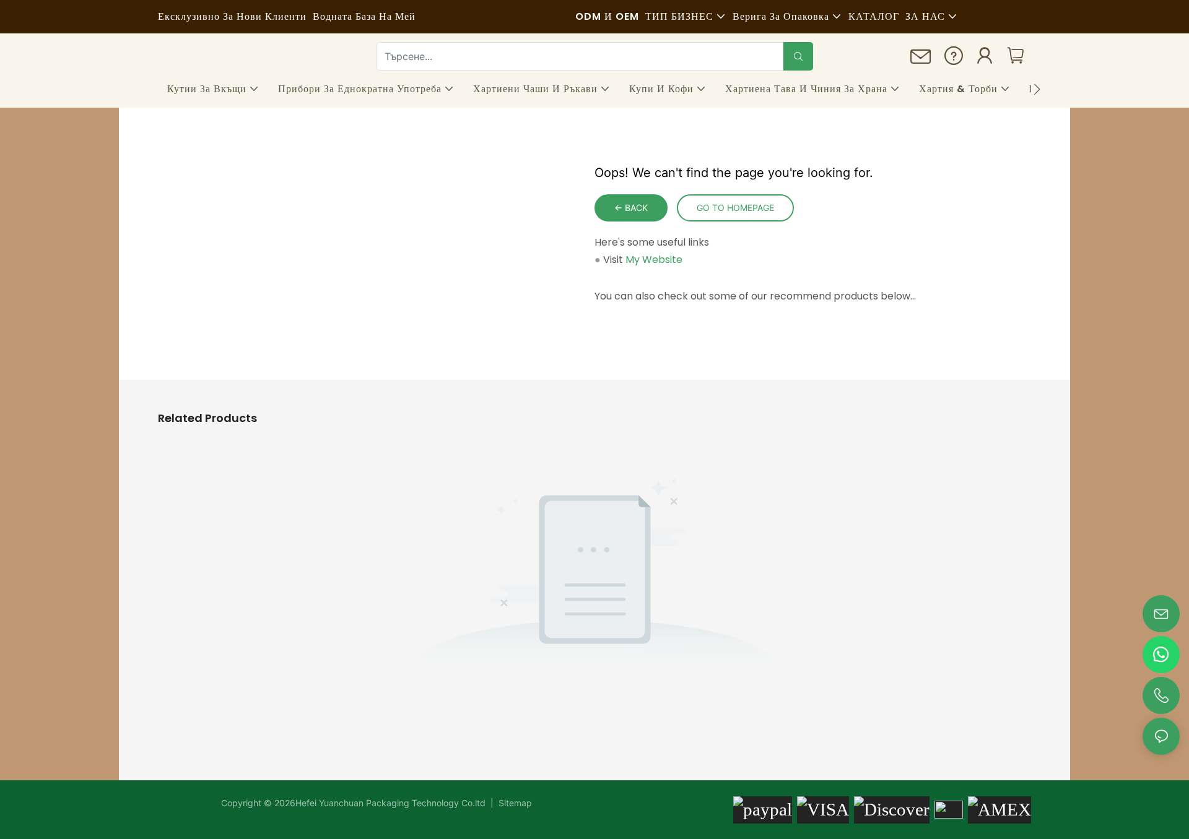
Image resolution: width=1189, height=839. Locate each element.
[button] (1037, 89)
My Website (653, 259)
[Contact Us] (921, 60)
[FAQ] (953, 59)
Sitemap (514, 803)
